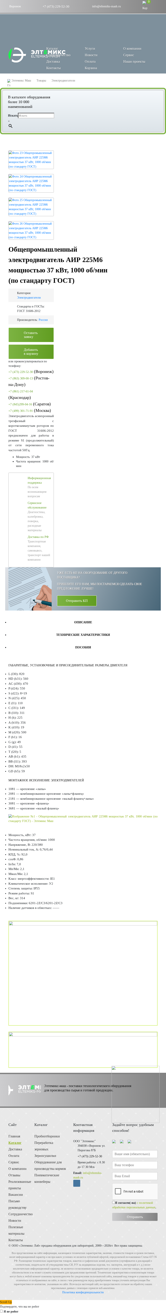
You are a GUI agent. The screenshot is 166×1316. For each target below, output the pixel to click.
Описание (83, 622)
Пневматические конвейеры (46, 1178)
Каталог (14, 1143)
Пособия (83, 647)
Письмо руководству (17, 1204)
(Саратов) (29, 403)
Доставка (53, 61)
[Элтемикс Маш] (37, 55)
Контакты (53, 68)
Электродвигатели (29, 297)
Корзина (91, 68)
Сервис (128, 55)
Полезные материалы (16, 1230)
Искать (13, 115)
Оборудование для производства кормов (50, 1165)
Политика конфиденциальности (83, 1292)
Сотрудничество (58, 55)
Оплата (90, 61)
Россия (43, 319)
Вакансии (15, 1194)
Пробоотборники (47, 1136)
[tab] (83, 622)
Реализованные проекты (18, 1185)
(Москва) (29, 410)
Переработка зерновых (43, 1146)
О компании (132, 48)
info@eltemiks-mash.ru (106, 6)
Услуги (90, 48)
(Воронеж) (31, 371)
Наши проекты (134, 61)
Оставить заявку (31, 335)
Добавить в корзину (31, 351)
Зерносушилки (45, 1156)
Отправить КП (77, 601)
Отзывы (14, 1175)
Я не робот (11, 1311)
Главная (14, 1136)
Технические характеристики (83, 634)
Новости (91, 55)
